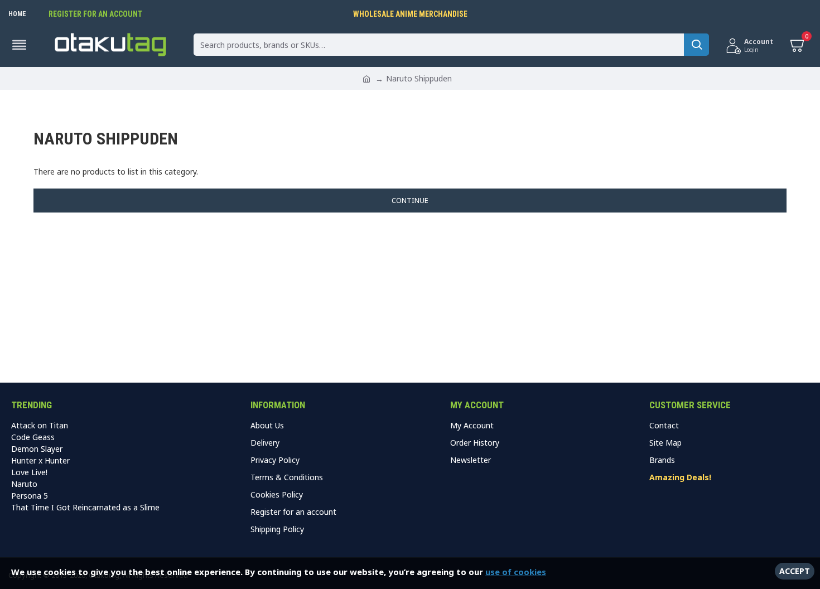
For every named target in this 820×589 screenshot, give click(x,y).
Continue (410, 200)
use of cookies (515, 571)
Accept (794, 571)
